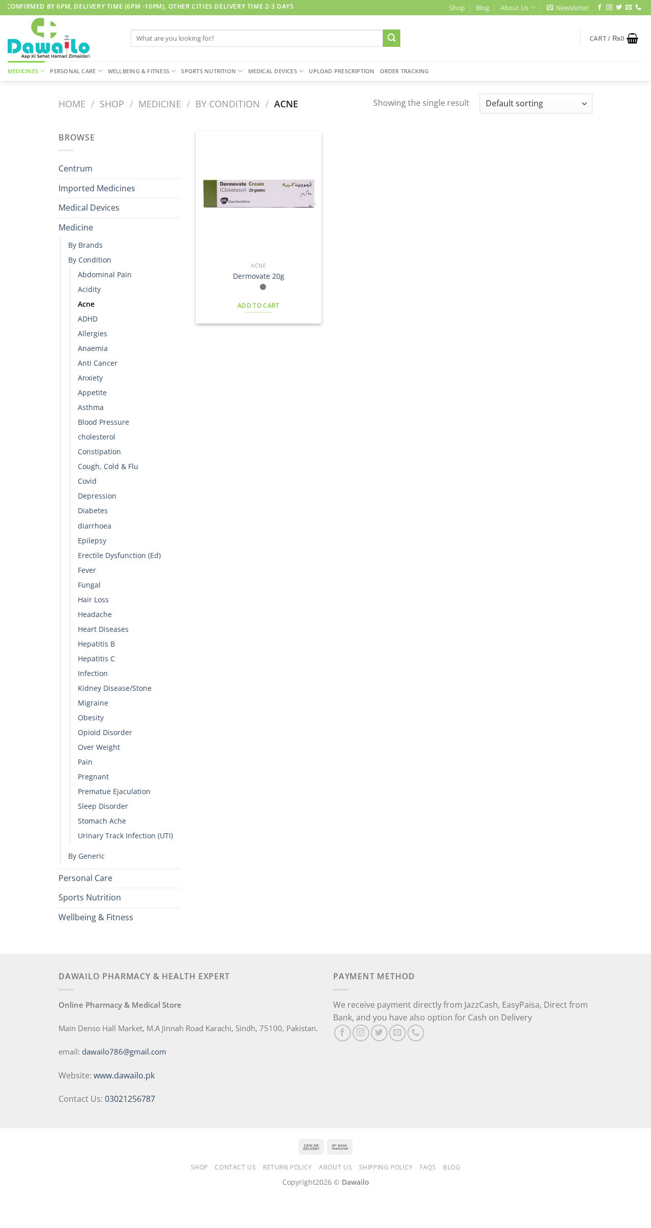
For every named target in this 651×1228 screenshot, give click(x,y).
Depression (97, 496)
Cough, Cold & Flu (108, 466)
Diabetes (93, 510)
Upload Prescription (341, 71)
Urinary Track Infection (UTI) (125, 835)
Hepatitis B (96, 644)
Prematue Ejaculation (114, 791)
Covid (87, 481)
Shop (457, 7)
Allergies (92, 333)
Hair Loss (93, 599)
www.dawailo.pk (123, 1075)
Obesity (91, 717)
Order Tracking (404, 71)
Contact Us (235, 1167)
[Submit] (391, 38)
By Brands (85, 245)
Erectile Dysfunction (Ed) (119, 555)
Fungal (89, 585)
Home (71, 103)
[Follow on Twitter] (619, 7)
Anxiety (90, 378)
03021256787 (130, 1098)
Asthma (91, 407)
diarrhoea (94, 526)
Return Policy (287, 1167)
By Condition (227, 103)
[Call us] (638, 7)
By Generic (86, 856)
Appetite (92, 392)
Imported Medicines (96, 188)
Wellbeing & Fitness (138, 71)
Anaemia (93, 348)
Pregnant (93, 776)
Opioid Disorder (105, 732)
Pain (85, 762)
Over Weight (99, 747)
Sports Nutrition (208, 71)
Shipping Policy (386, 1167)
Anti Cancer (97, 363)
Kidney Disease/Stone (115, 688)
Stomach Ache (102, 821)
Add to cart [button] (259, 305)
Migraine (93, 703)
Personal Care (73, 71)
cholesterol (96, 437)
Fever (87, 570)
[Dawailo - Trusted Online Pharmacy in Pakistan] (61, 38)
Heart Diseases (103, 629)
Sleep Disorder (103, 806)
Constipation (99, 451)
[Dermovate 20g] (258, 194)
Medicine (159, 103)
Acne (86, 304)
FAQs (428, 1167)
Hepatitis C (96, 658)
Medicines (23, 71)
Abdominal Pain (105, 274)
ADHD (88, 319)
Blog (482, 7)
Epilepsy (92, 540)
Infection (93, 673)
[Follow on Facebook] (600, 7)
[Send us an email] (629, 7)
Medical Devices (272, 71)
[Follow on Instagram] (609, 7)
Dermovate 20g (258, 276)
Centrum (75, 168)
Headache (95, 614)
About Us (514, 7)
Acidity (89, 289)
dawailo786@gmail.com (124, 1051)
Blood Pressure (103, 422)
